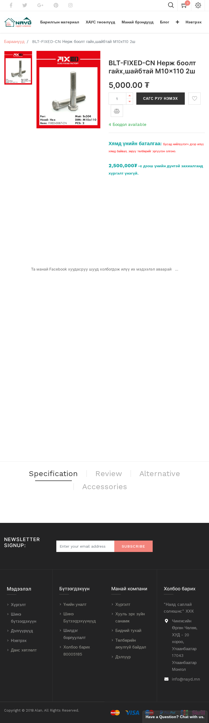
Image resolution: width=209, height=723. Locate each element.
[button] (177, 22)
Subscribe (133, 546)
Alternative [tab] (159, 473)
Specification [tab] (53, 473)
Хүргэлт (18, 604)
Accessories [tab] (104, 486)
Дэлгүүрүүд (22, 630)
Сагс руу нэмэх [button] (160, 99)
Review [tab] (108, 473)
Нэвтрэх (19, 640)
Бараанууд (14, 41)
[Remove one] (129, 101)
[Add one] (129, 95)
